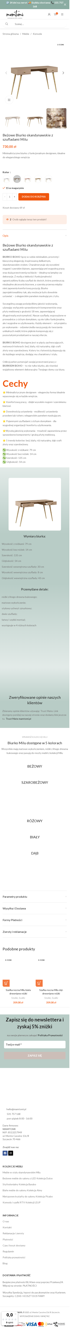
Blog (5, 1259)
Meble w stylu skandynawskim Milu (22, 1168)
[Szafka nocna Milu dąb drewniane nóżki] (51, 967)
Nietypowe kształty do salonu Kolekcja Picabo (28, 1192)
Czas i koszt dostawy (14, 1241)
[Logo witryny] (15, 14)
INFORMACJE (11, 1211)
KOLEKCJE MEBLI (13, 1162)
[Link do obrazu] (34, 770)
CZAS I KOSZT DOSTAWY (30, 1292)
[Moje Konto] (49, 14)
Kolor (6, 168)
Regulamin (8, 1247)
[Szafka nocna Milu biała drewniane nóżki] (18, 967)
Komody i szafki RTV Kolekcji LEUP (22, 1198)
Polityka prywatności (14, 1253)
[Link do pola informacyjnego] (35, 418)
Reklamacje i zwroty (13, 1229)
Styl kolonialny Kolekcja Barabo (19, 1180)
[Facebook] (5, 1149)
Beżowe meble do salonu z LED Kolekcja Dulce (28, 1174)
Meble (25, 33)
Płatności (8, 1235)
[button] (6, 71)
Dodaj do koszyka (34, 193)
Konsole (37, 33)
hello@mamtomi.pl (16, 1105)
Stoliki (14, 994)
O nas (6, 1217)
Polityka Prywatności (50, 1031)
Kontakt (7, 1223)
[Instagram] (10, 1149)
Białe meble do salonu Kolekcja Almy (22, 1186)
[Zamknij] (65, 4)
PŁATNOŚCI (30, 1282)
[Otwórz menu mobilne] (62, 14)
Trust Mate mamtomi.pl (18, 715)
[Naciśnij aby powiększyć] (9, 97)
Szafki (22, 994)
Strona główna (11, 33)
